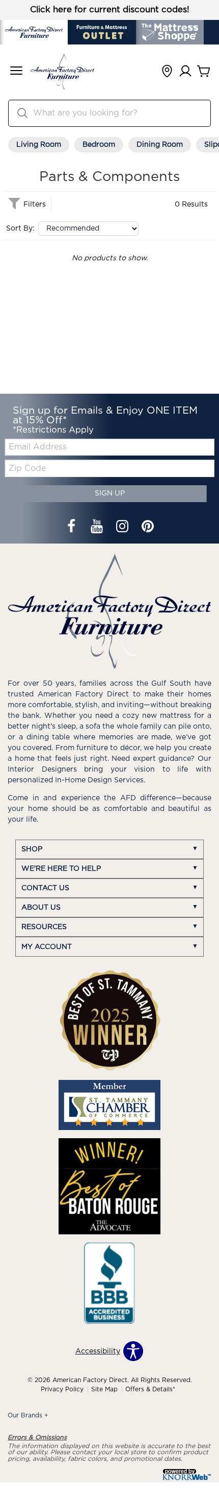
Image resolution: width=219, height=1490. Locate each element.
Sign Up (110, 493)
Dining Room (159, 144)
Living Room (38, 144)
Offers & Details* (150, 1389)
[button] (16, 71)
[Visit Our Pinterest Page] (148, 527)
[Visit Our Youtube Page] (98, 527)
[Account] (185, 72)
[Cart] (204, 72)
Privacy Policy (62, 1389)
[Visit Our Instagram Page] (123, 527)
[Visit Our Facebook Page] (72, 527)
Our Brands (28, 1415)
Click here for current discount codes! (109, 10)
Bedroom (99, 144)
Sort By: (20, 228)
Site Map (104, 1389)
